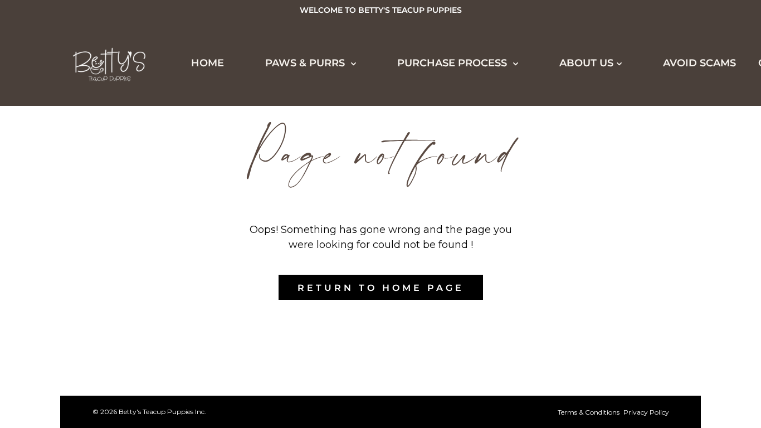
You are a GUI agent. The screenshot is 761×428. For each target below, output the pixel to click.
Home (207, 63)
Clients (60, 226)
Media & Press (80, 205)
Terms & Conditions (588, 412)
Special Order (82, 143)
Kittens (60, 122)
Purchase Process (88, 266)
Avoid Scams (699, 63)
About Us (586, 63)
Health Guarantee (96, 349)
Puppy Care (73, 411)
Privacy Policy (646, 412)
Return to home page (380, 288)
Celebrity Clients (94, 184)
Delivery (65, 308)
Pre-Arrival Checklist (108, 370)
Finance (62, 329)
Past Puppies (77, 164)
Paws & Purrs (306, 63)
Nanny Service (83, 391)
